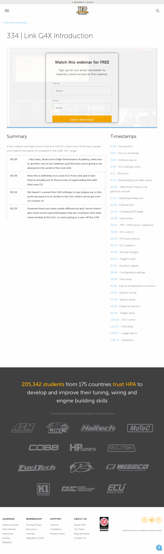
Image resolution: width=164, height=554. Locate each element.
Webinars (7, 542)
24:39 (113, 218)
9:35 (113, 180)
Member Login (83, 2)
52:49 (113, 299)
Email (55, 100)
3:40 (113, 166)
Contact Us (80, 538)
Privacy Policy (57, 533)
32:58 (113, 238)
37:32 (113, 265)
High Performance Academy (82, 10)
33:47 (113, 245)
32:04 (113, 231)
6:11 (112, 173)
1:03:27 (114, 333)
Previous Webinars (18, 22)
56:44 (113, 312)
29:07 (113, 225)
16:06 (113, 186)
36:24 (113, 258)
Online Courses (10, 525)
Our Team (79, 529)
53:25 (113, 306)
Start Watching (82, 120)
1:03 (112, 153)
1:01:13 (114, 326)
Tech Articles (9, 529)
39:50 (113, 279)
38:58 (113, 272)
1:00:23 (114, 319)
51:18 (113, 285)
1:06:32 (114, 340)
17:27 (113, 198)
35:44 (113, 252)
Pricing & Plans (34, 525)
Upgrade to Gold (35, 538)
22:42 (113, 211)
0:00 (113, 146)
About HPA (80, 525)
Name (55, 83)
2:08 (113, 159)
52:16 (113, 292)
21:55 (113, 204)
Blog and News (82, 533)
